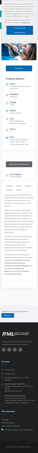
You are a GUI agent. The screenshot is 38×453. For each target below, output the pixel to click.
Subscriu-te (8, 315)
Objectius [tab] (28, 186)
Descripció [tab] (9, 186)
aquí (16, 14)
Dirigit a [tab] (19, 186)
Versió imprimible (15, 177)
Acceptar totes (19, 28)
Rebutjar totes (19, 32)
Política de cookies (7, 423)
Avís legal (4, 420)
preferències (26, 22)
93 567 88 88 (10, 370)
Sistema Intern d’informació (10, 426)
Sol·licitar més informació (19, 164)
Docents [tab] (19, 190)
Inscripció (19, 68)
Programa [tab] (9, 190)
